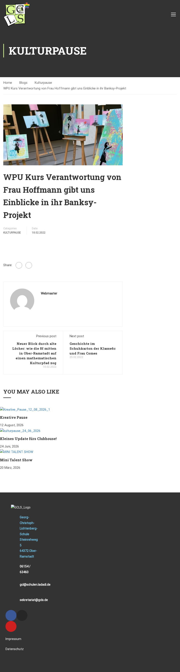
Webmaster (49, 293)
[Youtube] (10, 626)
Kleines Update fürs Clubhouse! (28, 438)
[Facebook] (19, 265)
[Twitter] (28, 265)
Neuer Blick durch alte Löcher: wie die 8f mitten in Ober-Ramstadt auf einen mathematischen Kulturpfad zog (34, 353)
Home (7, 83)
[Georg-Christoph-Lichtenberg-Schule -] (16, 14)
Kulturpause (43, 83)
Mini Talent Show (16, 460)
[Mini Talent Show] (16, 452)
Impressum (13, 639)
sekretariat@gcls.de (34, 600)
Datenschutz (14, 649)
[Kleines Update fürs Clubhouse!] (20, 431)
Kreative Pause (13, 417)
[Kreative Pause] (25, 409)
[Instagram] (21, 615)
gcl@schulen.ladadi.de (35, 584)
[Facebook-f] (10, 615)
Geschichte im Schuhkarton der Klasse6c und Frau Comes (93, 348)
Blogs (23, 83)
